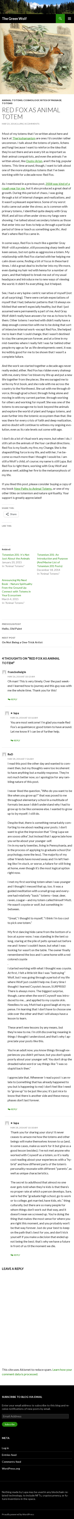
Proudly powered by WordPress (18, 1514)
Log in (5, 1448)
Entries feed (9, 1454)
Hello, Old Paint (12, 626)
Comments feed (11, 1461)
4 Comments (31, 123)
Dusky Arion (34, 161)
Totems (7, 103)
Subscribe (10, 1424)
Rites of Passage (50, 100)
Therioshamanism (23, 138)
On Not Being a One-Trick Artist (22, 640)
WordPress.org (11, 1468)
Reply (14, 699)
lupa (20, 123)
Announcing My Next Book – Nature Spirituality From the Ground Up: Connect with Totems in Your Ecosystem (17, 587)
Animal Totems (12, 100)
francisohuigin (17, 672)
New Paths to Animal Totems (33, 488)
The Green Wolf (14, 18)
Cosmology (31, 100)
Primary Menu (69, 18)
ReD (10, 754)
